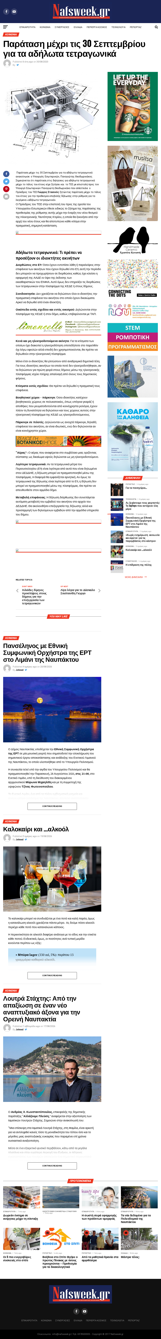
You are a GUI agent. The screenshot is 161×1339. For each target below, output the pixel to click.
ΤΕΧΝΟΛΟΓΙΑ (118, 27)
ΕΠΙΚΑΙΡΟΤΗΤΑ (27, 27)
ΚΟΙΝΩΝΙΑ (45, 27)
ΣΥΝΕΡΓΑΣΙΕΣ (62, 27)
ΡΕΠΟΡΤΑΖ (136, 27)
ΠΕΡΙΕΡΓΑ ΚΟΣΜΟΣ (97, 27)
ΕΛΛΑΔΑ (78, 27)
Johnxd (19, 670)
